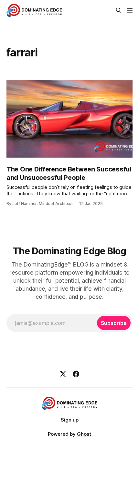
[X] (63, 374)
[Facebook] (76, 374)
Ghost (84, 434)
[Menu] (129, 10)
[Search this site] (118, 10)
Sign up (70, 420)
